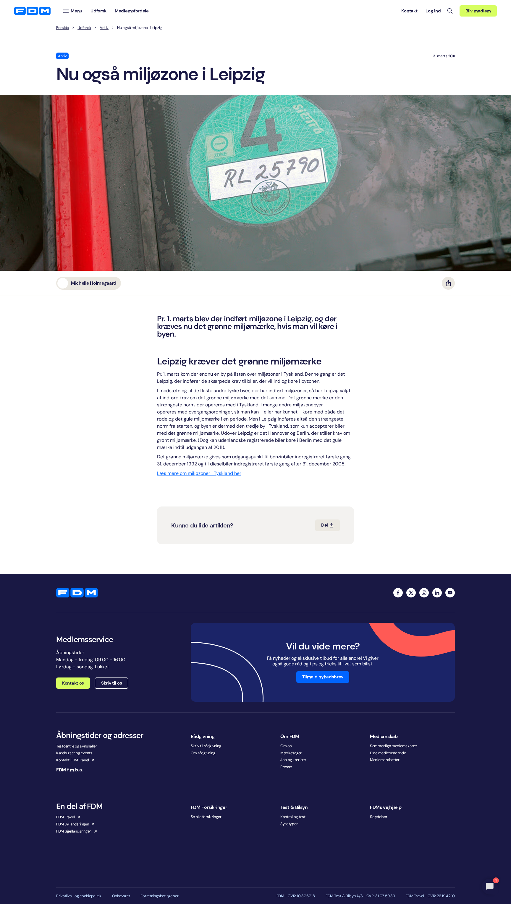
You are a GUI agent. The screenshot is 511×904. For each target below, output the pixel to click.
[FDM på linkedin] (437, 592)
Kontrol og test (292, 816)
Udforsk (84, 27)
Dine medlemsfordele (388, 752)
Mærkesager (291, 752)
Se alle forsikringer (206, 816)
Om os (286, 745)
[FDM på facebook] (398, 592)
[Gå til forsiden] (32, 11)
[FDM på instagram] (424, 592)
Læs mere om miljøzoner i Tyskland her (199, 473)
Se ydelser (378, 816)
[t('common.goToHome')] (77, 592)
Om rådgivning (203, 752)
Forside (62, 27)
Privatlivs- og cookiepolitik (78, 896)
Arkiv (104, 27)
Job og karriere (293, 759)
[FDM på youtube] (450, 592)
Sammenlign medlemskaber (393, 745)
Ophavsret (121, 896)
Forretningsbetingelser (159, 896)
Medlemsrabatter (385, 759)
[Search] (450, 11)
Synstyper (289, 823)
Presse (286, 766)
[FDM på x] (411, 592)
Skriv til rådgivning (206, 745)
